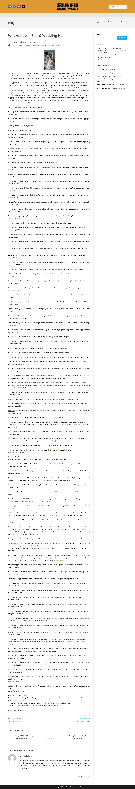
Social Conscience (49, 736)
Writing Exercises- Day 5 (77, 736)
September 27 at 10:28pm (16, 691)
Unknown (99, 73)
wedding (43, 45)
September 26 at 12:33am (16, 681)
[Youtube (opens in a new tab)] (19, 6)
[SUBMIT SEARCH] (125, 7)
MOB (20, 45)
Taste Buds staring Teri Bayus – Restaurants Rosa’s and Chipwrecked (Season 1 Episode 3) (110, 79)
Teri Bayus (14, 42)
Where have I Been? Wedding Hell (117, 22)
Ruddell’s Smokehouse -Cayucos (115, 88)
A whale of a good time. (103, 57)
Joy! (98, 60)
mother (27, 45)
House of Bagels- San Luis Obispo (115, 85)
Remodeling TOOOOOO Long (21, 736)
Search (99, 34)
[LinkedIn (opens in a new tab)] (14, 6)
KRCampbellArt (25, 756)
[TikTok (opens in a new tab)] (23, 6)
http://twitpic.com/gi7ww (69, 399)
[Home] (98, 22)
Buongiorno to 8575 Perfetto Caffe (107, 55)
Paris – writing (108, 73)
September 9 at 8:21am (16, 452)
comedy (13, 45)
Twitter (34, 45)
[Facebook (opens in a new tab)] (10, 6)
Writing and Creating (55, 45)
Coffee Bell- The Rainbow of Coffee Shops (109, 48)
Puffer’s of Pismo (110, 69)
